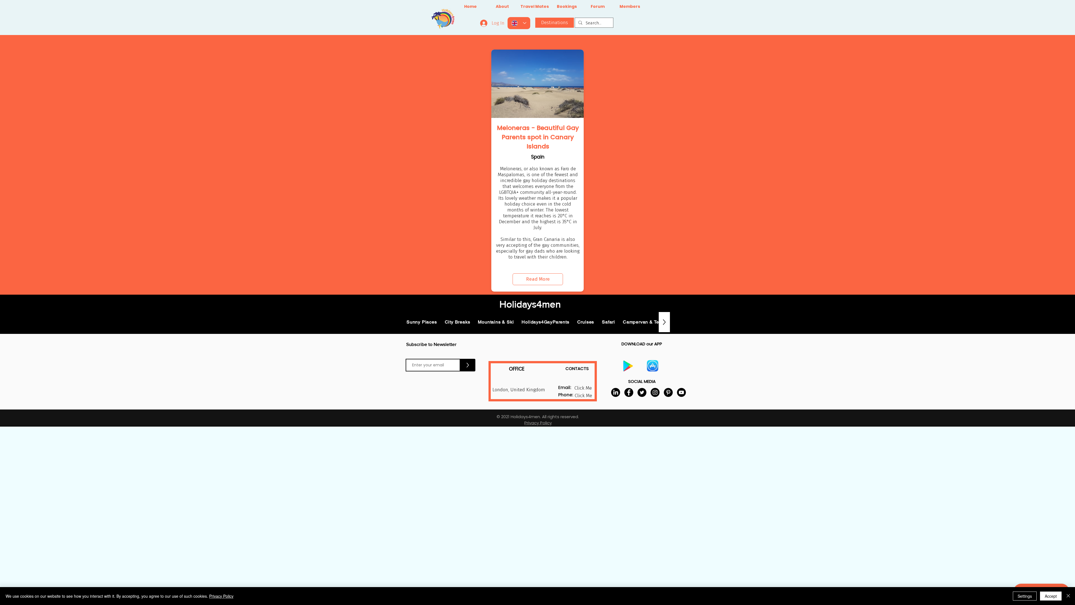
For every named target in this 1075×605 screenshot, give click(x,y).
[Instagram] (655, 392)
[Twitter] (641, 392)
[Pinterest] (668, 392)
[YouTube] (681, 392)
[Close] (1068, 596)
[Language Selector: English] (519, 23)
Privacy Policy (221, 596)
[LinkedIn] (615, 392)
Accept (1051, 596)
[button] (583, 396)
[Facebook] (628, 392)
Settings (1025, 596)
